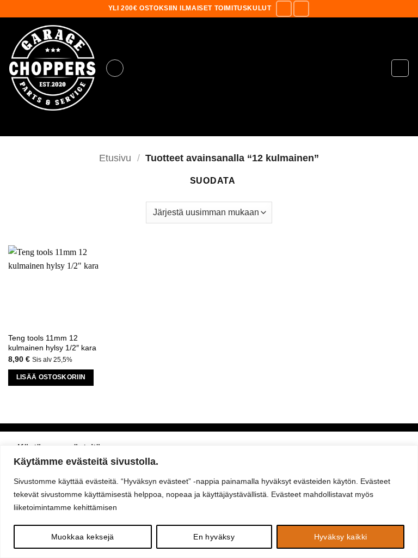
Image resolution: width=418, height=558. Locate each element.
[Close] (406, 454)
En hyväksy (214, 536)
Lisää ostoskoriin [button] (51, 377)
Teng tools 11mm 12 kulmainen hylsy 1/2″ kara (52, 343)
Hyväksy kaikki (340, 536)
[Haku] (209, 127)
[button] (115, 68)
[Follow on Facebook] (284, 8)
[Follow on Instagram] (301, 8)
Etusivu (115, 157)
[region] (209, 501)
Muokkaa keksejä (82, 536)
